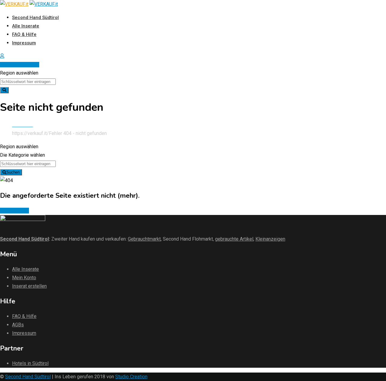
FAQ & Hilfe (24, 34)
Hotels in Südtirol (30, 363)
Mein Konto (24, 277)
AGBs (18, 325)
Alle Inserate (25, 26)
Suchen (13, 172)
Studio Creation (131, 376)
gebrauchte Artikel (234, 239)
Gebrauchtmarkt (144, 239)
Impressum (24, 43)
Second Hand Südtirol (35, 17)
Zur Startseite (14, 210)
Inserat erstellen (21, 64)
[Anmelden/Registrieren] (2, 56)
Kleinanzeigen (270, 239)
